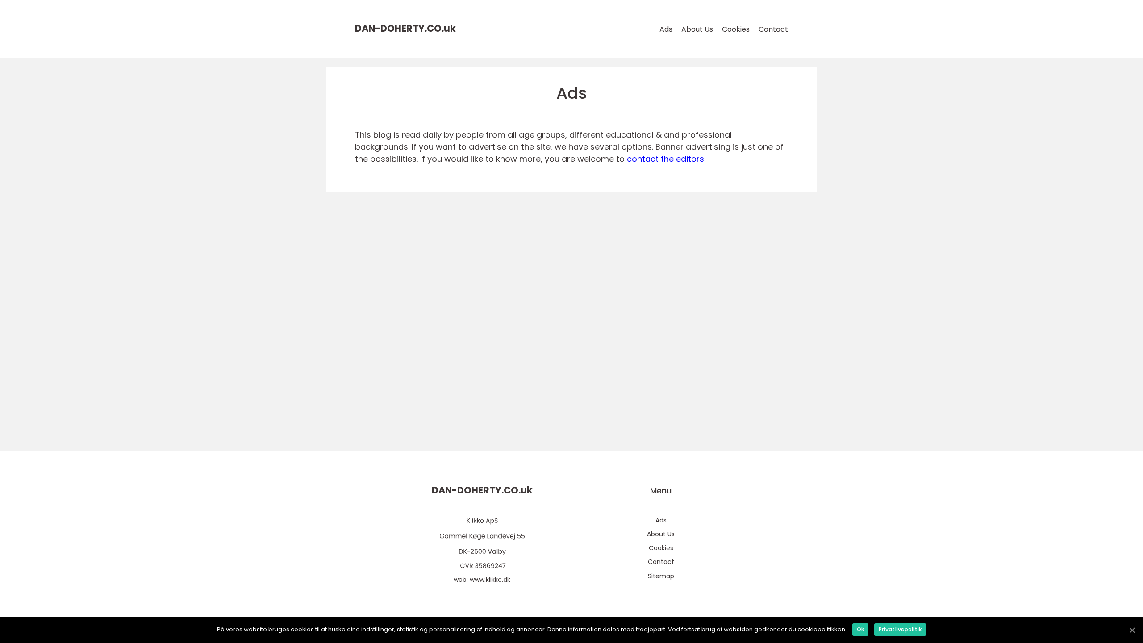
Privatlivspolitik (900, 629)
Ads (665, 29)
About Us (697, 29)
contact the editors (665, 158)
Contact (773, 29)
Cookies (736, 29)
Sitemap (661, 576)
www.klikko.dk (490, 579)
